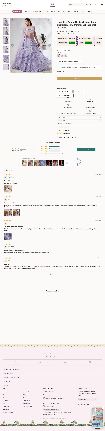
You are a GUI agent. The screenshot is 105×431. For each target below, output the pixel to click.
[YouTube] (8, 6)
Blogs (4, 398)
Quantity (60, 71)
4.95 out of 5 (23, 149)
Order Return (26, 400)
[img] (8, 175)
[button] (60, 133)
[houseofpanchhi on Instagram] (79, 404)
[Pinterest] (11, 6)
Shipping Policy (27, 395)
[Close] (103, 408)
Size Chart (5, 400)
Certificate (6, 406)
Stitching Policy (27, 398)
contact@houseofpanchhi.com (52, 395)
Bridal (90, 11)
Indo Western (37, 11)
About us (4, 3)
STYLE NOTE (62, 120)
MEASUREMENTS (63, 127)
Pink (62, 55)
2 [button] (50, 274)
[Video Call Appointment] (102, 5)
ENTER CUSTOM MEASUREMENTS (69, 61)
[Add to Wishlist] (60, 83)
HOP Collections (79, 11)
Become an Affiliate (8, 412)
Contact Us (9, 3)
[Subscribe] (96, 399)
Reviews (5, 392)
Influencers (6, 409)
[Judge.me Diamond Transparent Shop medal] (78, 161)
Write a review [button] (86, 150)
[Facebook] (5, 6)
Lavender (58, 55)
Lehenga (26, 11)
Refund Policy (26, 392)
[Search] (86, 5)
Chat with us (65, 91)
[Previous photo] (12, 45)
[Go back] (12, 20)
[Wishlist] (96, 5)
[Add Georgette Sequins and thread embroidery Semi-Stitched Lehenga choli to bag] (24, 298)
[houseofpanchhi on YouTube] (85, 404)
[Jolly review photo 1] (8, 212)
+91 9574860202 (66, 95)
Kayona (46, 11)
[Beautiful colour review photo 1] (8, 189)
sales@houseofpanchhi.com (52, 409)
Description (63, 117)
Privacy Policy (26, 403)
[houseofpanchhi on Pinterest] (88, 404)
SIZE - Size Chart (62, 50)
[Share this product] (49, 70)
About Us (5, 395)
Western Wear (55, 11)
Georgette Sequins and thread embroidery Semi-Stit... (12, 330)
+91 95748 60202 (49, 391)
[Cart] (99, 5)
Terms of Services (27, 406)
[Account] (93, 5)
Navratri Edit (17, 11)
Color (59, 52)
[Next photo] (49, 45)
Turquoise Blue (65, 55)
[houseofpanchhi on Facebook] (82, 404)
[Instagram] (3, 6)
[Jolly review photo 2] (16, 212)
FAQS (4, 403)
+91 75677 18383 (49, 406)
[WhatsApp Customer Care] (90, 5)
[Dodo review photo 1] (8, 236)
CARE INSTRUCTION (65, 123)
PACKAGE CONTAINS (65, 130)
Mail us (80, 91)
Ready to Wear (66, 11)
